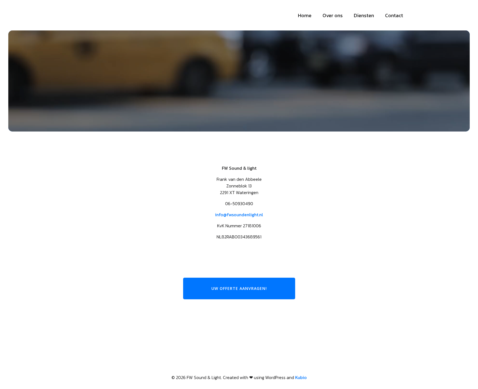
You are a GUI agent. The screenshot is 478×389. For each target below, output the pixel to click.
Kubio (301, 377)
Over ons (333, 15)
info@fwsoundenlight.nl (239, 214)
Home (304, 15)
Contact (394, 15)
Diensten (364, 15)
